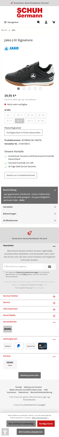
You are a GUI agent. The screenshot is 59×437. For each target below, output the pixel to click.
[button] (5, 431)
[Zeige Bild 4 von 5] (35, 88)
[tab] (29, 195)
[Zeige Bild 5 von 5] (40, 88)
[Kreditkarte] (42, 346)
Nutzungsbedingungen (24, 288)
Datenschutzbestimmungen (32, 285)
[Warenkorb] (53, 22)
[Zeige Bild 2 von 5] (24, 88)
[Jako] (11, 47)
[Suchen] (38, 22)
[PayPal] (19, 346)
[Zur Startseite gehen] (29, 12)
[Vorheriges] (6, 74)
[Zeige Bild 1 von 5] (18, 88)
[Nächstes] (52, 74)
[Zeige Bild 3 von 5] (29, 88)
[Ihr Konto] (46, 22)
